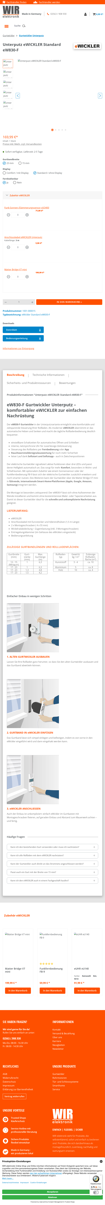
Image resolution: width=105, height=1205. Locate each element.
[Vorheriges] (18, 95)
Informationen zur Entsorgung (18, 348)
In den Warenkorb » (69, 301)
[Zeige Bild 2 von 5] (55, 130)
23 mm (10, 163)
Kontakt (56, 1029)
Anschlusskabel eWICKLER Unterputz (23, 237)
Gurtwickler (58, 1074)
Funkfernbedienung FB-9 (51, 970)
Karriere (56, 1041)
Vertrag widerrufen (14, 1096)
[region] (52, 95)
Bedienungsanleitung (16, 338)
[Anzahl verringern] (5, 302)
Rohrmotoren (59, 1077)
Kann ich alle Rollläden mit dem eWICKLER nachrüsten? (37, 855)
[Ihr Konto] (85, 14)
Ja (7, 182)
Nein (19, 182)
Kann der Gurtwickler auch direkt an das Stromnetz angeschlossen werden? (47, 863)
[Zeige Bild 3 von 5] (59, 130)
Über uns (57, 1037)
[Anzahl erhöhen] (32, 302)
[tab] (15, 375)
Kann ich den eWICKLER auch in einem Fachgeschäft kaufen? (40, 880)
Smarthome (58, 1085)
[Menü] (6, 26)
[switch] (96, 1192)
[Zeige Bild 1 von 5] (52, 130)
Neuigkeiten (58, 1045)
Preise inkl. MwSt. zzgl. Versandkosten (22, 144)
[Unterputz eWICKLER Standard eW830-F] (59, 88)
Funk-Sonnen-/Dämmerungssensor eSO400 (26, 207)
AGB (5, 1074)
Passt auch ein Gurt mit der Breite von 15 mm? (33, 872)
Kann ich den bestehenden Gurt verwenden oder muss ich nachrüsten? (45, 847)
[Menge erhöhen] (27, 215)
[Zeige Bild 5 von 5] (65, 130)
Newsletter (58, 1048)
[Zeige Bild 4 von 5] (62, 130)
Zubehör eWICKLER (20, 195)
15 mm (25, 163)
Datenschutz (9, 1081)
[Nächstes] (100, 95)
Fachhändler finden (17, 2)
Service (56, 1089)
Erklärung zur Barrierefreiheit (18, 1089)
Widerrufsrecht (10, 1077)
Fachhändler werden (49, 2)
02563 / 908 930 (12, 1038)
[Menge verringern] (8, 215)
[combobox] (18, 25)
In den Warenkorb (17, 990)
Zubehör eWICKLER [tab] (17, 915)
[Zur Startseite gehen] (11, 12)
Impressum (8, 1085)
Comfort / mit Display (18, 172)
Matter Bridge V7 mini (15, 269)
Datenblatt (11, 329)
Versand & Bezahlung (63, 1033)
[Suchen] (24, 25)
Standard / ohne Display (49, 172)
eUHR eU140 (81, 968)
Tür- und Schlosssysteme (65, 1081)
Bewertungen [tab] (67, 383)
